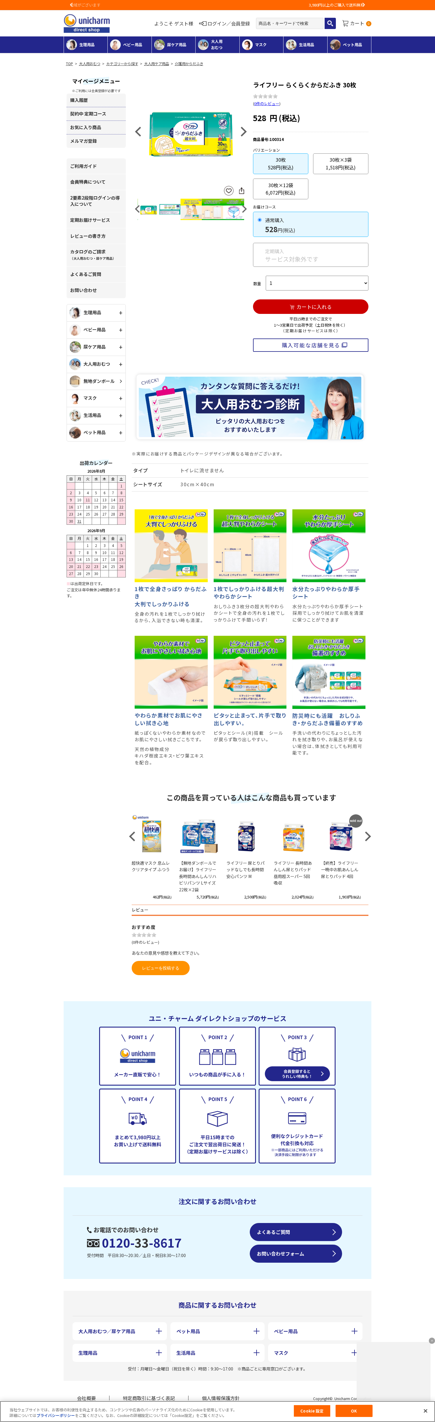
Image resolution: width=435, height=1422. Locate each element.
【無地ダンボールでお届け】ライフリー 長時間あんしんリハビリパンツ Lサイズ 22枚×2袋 (199, 876)
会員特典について (88, 182)
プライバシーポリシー (55, 1415)
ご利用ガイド (83, 166)
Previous (71, 5)
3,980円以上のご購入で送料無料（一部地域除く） (217, 5)
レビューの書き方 (88, 236)
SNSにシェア (241, 190)
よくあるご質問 (85, 274)
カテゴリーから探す (122, 63)
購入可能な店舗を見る (311, 345)
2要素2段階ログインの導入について (95, 201)
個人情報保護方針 (221, 1398)
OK (354, 1411)
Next (363, 5)
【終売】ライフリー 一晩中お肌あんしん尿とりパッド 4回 (339, 869)
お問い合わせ (83, 290)
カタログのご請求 (93, 254)
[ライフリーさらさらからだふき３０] (191, 131)
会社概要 (86, 1398)
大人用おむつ (89, 63)
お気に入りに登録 (229, 190)
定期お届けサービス (90, 220)
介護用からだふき (189, 63)
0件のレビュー (266, 103)
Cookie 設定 (311, 1411)
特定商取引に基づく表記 (149, 1398)
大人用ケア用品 (156, 63)
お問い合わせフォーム (280, 1253)
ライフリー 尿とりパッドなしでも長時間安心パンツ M (245, 869)
